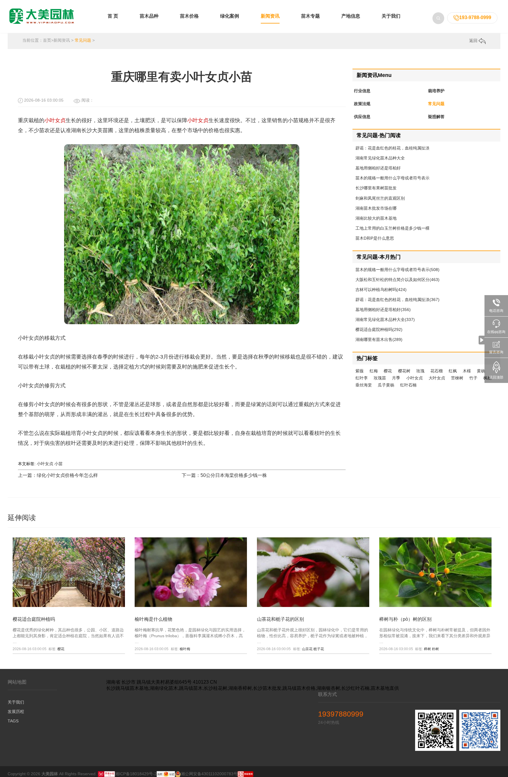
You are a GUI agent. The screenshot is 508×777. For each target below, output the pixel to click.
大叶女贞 (437, 378)
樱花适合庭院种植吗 (34, 619)
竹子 (473, 378)
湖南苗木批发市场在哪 (376, 208)
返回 (474, 40)
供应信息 (362, 116)
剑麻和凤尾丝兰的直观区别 (380, 198)
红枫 (453, 371)
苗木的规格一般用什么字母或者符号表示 (392, 178)
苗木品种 (149, 16)
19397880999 (340, 714)
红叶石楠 (408, 385)
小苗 (58, 463)
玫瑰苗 (380, 378)
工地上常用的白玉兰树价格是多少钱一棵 (392, 228)
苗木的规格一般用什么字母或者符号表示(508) (397, 269)
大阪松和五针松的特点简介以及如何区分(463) (397, 279)
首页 (47, 40)
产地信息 (350, 16)
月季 (396, 378)
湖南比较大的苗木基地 (376, 218)
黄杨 (481, 371)
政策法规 (362, 103)
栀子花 (318, 649)
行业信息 (362, 90)
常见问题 (83, 40)
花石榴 (436, 371)
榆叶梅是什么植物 (153, 619)
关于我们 (391, 16)
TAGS (13, 721)
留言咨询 (496, 352)
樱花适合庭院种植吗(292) (378, 329)
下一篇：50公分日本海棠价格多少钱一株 (224, 475)
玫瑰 (420, 371)
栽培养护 (436, 90)
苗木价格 (189, 16)
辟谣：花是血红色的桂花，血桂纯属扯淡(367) (397, 299)
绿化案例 (229, 16)
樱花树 (404, 371)
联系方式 (327, 694)
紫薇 (359, 371)
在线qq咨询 (496, 332)
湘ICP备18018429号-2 (136, 773)
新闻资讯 (270, 16)
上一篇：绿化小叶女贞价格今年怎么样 (58, 475)
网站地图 (17, 682)
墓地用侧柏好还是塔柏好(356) (383, 309)
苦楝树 (457, 378)
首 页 (113, 16)
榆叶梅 (185, 649)
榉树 (427, 649)
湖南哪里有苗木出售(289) (378, 339)
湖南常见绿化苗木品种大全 (380, 158)
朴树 (435, 649)
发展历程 (16, 711)
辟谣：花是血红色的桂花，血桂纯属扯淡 (392, 148)
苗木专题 (310, 16)
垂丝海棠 (363, 385)
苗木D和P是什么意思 (374, 238)
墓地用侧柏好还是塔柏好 (378, 168)
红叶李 (361, 378)
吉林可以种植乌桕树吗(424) (381, 289)
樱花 (388, 371)
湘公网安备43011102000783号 (209, 773)
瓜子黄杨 (386, 385)
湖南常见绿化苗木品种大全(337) (385, 319)
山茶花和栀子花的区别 (280, 619)
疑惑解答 (436, 116)
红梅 (374, 371)
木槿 (467, 371)
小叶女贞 (55, 120)
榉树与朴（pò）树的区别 (405, 619)
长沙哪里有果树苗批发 (376, 188)
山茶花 (307, 649)
